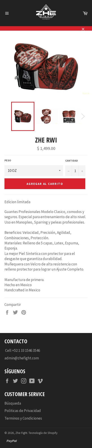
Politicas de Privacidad (22, 410)
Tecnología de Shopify (43, 433)
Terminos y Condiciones (23, 418)
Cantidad (71, 160)
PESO (7, 160)
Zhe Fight (21, 433)
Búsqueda (12, 403)
